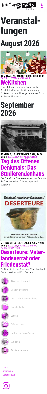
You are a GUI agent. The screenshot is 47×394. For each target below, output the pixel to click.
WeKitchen (13, 82)
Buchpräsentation (27, 246)
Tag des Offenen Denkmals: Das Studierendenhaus (22, 167)
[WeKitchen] (24, 62)
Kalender (5, 78)
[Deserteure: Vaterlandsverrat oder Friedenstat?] (24, 216)
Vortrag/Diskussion (20, 78)
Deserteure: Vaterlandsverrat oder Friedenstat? (23, 258)
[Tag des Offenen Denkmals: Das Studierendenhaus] (24, 136)
